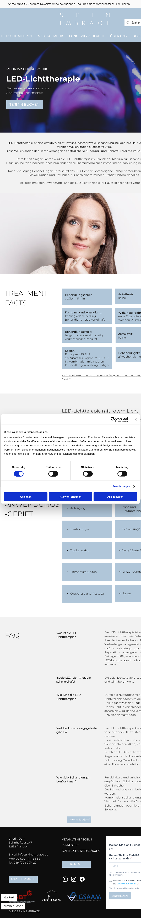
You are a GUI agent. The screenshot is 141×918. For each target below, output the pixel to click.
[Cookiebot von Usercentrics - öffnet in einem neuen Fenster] (113, 419)
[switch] (53, 473)
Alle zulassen (115, 496)
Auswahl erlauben (70, 496)
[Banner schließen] (136, 419)
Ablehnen (25, 496)
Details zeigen (121, 486)
